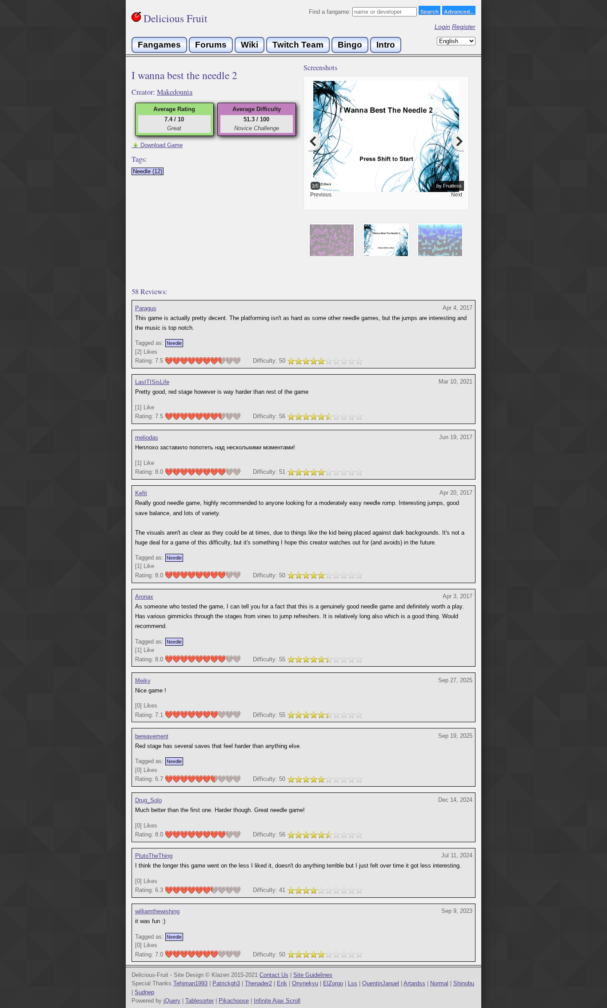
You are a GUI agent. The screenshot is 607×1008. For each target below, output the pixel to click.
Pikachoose (234, 1000)
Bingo (350, 44)
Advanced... (459, 11)
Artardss (414, 983)
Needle (174, 343)
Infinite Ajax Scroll (277, 1000)
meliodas (146, 437)
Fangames (159, 44)
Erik (282, 983)
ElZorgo (333, 983)
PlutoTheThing (153, 855)
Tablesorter (199, 1000)
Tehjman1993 (190, 983)
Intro (385, 44)
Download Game (157, 145)
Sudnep (144, 992)
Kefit (141, 493)
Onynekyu (305, 983)
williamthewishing (157, 911)
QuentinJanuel (380, 983)
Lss (352, 983)
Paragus (145, 308)
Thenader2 (258, 983)
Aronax (144, 596)
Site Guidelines (312, 975)
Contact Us (274, 975)
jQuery (172, 1000)
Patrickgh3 (226, 983)
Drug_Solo (148, 800)
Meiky (143, 680)
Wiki (249, 44)
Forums (211, 44)
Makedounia (174, 92)
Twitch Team (297, 44)
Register (463, 26)
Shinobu (463, 983)
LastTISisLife (152, 382)
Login (442, 26)
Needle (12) (147, 171)
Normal (439, 983)
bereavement (151, 736)
